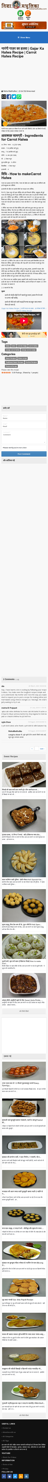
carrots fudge (22, 346)
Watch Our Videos (9, 1457)
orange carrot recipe (29, 350)
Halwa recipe (22, 358)
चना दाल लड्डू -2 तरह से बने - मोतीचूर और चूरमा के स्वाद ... (22, 1228)
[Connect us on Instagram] (26, 1476)
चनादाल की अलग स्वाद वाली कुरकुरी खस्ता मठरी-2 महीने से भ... (22, 1192)
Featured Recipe (11, 366)
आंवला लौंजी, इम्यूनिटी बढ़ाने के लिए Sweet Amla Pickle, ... (22, 1000)
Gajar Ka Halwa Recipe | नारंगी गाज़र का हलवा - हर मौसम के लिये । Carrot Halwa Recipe (24, 309)
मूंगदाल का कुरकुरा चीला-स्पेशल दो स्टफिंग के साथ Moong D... (22, 1263)
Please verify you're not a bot (15, 448)
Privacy (5, 1469)
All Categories (8, 1436)
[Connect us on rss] (21, 1476)
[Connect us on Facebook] (4, 1476)
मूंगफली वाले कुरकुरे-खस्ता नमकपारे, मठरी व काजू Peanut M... (22, 1121)
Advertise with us (9, 1432)
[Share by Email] (3, 96)
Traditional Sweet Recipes (15, 362)
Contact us (7, 1428)
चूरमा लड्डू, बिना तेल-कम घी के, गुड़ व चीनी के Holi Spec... (21, 924)
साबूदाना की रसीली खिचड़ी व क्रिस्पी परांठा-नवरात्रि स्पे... (22, 1368)
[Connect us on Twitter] (15, 1476)
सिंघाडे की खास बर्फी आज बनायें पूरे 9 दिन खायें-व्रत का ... (20, 789)
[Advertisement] (24, 69)
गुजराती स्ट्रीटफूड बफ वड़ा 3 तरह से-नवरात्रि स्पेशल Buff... (23, 1403)
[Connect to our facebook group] (9, 1476)
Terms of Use (7, 1464)
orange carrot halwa (12, 350)
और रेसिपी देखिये (24, 1011)
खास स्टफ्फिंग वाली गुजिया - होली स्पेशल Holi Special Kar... (22, 879)
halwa (8, 346)
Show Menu (25, 37)
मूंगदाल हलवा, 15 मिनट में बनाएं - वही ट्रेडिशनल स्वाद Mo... (21, 834)
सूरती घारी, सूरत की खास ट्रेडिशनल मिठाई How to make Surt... (21, 962)
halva (13, 346)
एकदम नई (7, 1056)
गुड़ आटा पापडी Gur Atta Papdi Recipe (17, 1299)
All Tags (6, 1441)
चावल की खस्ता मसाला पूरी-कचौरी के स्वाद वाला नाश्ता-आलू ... (23, 1334)
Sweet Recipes (11, 358)
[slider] (6, 372)
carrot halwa (33, 346)
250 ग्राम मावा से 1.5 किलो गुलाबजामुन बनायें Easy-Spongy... (20, 1084)
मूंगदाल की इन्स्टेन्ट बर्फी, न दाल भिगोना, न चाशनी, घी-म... (21, 1156)
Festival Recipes (31, 362)
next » (42, 749)
